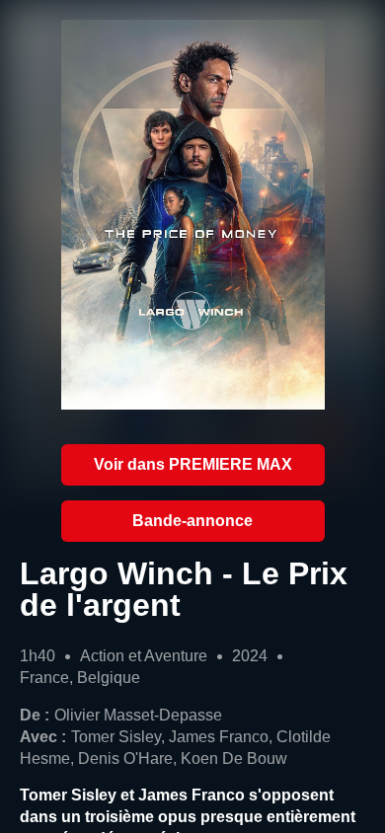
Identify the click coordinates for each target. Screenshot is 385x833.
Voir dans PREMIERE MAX (193, 464)
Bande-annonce (192, 520)
